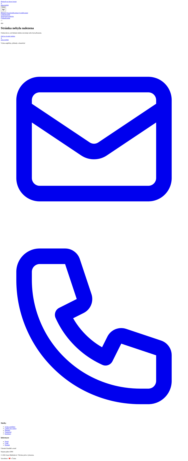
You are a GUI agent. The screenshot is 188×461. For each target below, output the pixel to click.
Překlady (3, 13)
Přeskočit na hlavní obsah (9, 1)
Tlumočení (9, 13)
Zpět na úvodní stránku (8, 36)
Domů (7, 441)
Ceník (21, 13)
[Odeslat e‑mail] (94, 232)
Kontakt (25, 13)
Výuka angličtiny (10, 427)
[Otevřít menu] (1, 20)
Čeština (3, 15)
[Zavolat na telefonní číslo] (94, 419)
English (7, 15)
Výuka (3, 7)
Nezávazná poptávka (7, 16)
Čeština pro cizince (10, 428)
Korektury (16, 13)
